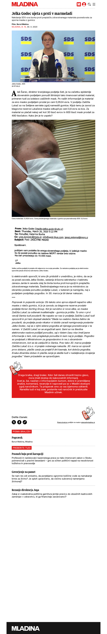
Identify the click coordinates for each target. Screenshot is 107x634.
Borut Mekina (23, 24)
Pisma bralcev (62, 422)
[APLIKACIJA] (79, 4)
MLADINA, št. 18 (19, 27)
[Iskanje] (89, 4)
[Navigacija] (94, 4)
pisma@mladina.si (88, 422)
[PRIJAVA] (84, 4)
